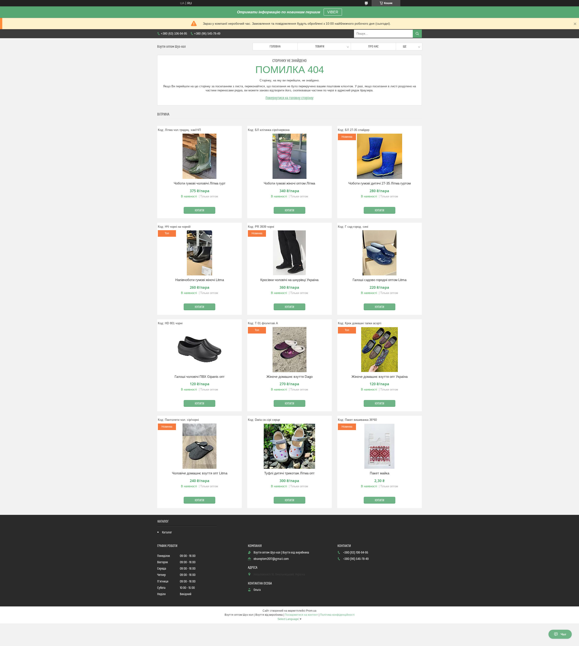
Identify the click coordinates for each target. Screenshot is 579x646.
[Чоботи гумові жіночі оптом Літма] (289, 156)
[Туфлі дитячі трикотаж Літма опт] (289, 446)
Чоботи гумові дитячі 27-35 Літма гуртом (379, 183)
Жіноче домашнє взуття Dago (289, 377)
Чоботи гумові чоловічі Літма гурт (199, 183)
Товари (319, 46)
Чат (563, 634)
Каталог (167, 532)
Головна (275, 46)
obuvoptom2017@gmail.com (271, 559)
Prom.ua (311, 610)
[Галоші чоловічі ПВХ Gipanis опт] (199, 349)
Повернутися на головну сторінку (289, 98)
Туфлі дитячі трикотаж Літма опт (289, 473)
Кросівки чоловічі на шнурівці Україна (289, 280)
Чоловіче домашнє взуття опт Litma (199, 473)
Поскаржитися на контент (301, 614)
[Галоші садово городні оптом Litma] (379, 252)
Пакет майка (379, 473)
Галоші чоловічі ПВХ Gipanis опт (200, 377)
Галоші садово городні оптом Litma (379, 280)
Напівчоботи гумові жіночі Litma (199, 280)
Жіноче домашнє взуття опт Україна (379, 377)
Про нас (373, 46)
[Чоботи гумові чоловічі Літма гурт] (199, 156)
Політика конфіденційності (337, 614)
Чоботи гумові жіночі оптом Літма (289, 183)
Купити (199, 210)
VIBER (332, 12)
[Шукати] (417, 34)
